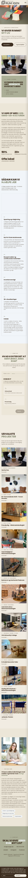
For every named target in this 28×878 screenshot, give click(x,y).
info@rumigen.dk (8, 846)
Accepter (18, 875)
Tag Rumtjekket (20, 44)
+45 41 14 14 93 (20, 846)
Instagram (13, 850)
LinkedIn (5, 850)
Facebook (22, 850)
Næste (19, 411)
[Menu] (25, 3)
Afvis (4, 875)
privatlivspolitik (22, 872)
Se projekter (6, 44)
